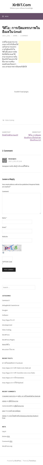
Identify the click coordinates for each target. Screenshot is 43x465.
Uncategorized (7, 325)
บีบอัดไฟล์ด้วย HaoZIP (10, 135)
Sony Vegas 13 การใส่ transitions (13, 378)
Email (4, 227)
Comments (7, 441)
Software (5, 315)
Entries (6, 436)
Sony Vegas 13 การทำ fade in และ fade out (16, 368)
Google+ (5, 310)
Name (4, 218)
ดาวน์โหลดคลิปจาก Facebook (12, 363)
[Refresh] (3, 252)
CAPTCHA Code (7, 262)
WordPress (6, 335)
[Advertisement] (30, 52)
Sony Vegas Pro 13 (8, 320)
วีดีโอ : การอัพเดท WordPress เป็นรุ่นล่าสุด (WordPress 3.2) (32, 137)
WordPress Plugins (8, 340)
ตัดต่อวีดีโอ (6, 345)
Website (5, 237)
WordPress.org (7, 446)
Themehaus (32, 461)
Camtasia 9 (5, 300)
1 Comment (24, 36)
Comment (5, 191)
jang (3, 411)
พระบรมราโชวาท (8, 349)
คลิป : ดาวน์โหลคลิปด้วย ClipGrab (29, 396)
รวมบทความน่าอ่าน (9, 396)
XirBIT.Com (21, 4)
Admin (15, 36)
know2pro (12, 159)
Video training (9, 120)
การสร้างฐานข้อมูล (13, 411)
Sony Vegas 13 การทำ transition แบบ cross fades (18, 373)
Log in (4, 431)
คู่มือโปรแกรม (13, 401)
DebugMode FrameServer (10, 305)
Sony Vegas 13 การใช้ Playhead (12, 383)
